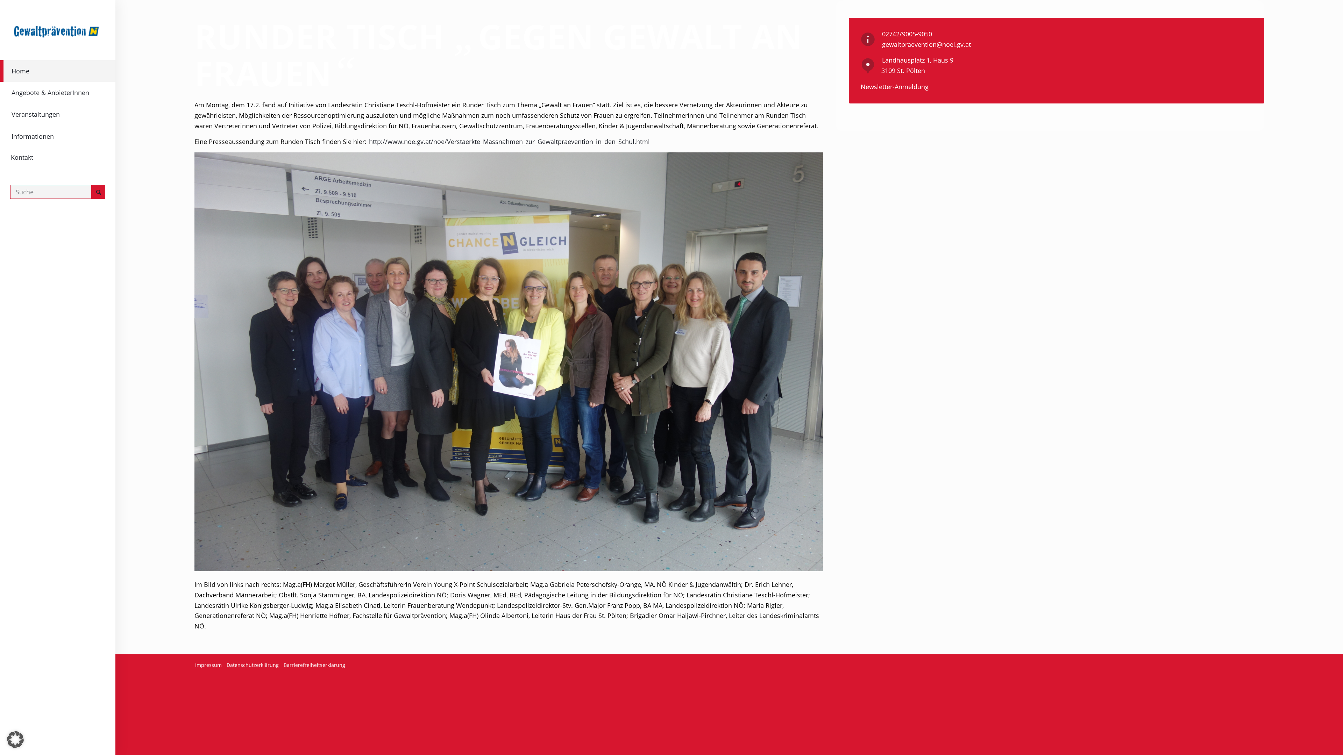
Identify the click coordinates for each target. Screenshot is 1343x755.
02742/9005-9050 (907, 34)
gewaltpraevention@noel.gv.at (926, 44)
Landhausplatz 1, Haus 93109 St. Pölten (917, 65)
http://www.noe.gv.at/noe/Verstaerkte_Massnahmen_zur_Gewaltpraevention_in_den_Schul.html (509, 141)
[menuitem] (57, 71)
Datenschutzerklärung (253, 665)
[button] (15, 739)
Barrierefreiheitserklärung (314, 665)
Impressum (208, 665)
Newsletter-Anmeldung (895, 86)
